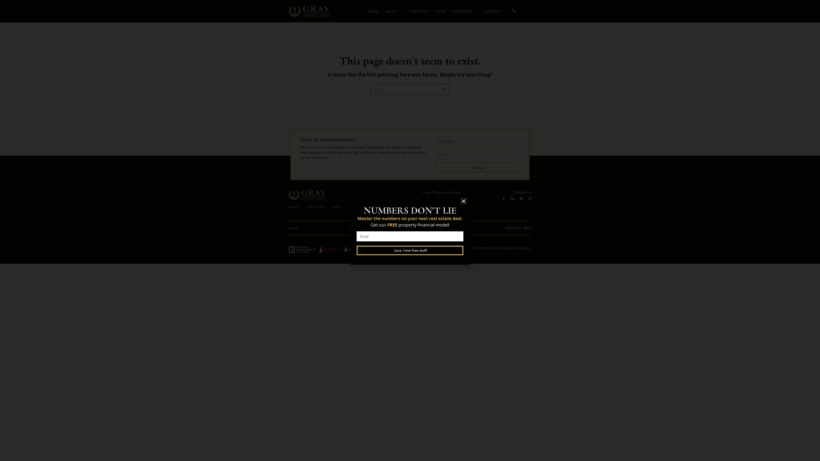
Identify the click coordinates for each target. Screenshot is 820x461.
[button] (463, 201)
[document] (410, 230)
